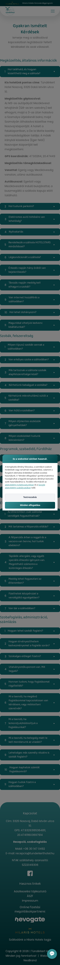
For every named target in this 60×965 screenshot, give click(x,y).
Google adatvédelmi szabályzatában (25, 486)
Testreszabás (30, 497)
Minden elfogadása (30, 505)
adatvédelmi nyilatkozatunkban (19, 484)
